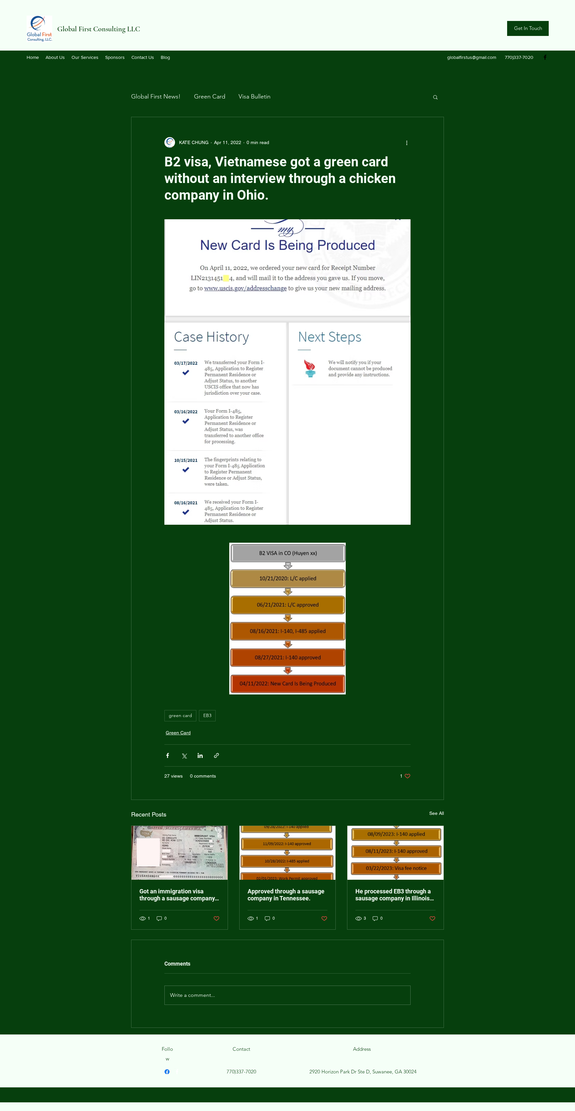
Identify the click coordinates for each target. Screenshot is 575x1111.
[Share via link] (216, 755)
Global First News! (156, 96)
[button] (435, 96)
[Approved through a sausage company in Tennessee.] (288, 853)
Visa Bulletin (255, 96)
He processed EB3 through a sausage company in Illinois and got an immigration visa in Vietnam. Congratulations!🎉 (394, 895)
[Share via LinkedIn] (200, 755)
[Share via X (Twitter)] (184, 755)
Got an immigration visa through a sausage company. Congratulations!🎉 (177, 895)
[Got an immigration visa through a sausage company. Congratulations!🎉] (179, 853)
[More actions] (407, 142)
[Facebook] (545, 57)
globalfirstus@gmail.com (471, 57)
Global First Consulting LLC (98, 29)
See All (436, 813)
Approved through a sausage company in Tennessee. (286, 895)
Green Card (209, 96)
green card (180, 715)
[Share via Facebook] (167, 755)
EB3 (207, 715)
